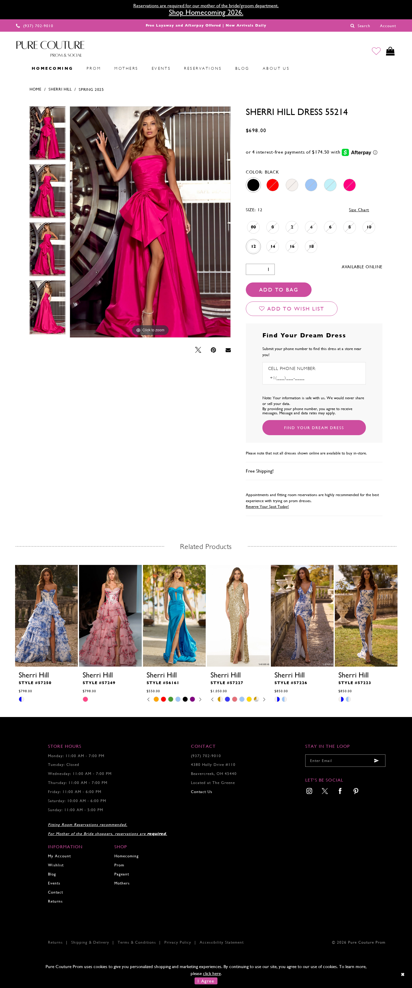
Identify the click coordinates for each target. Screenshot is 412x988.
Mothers (122, 883)
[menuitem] (18, 68)
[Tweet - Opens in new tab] (198, 350)
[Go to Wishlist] (376, 51)
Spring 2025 (91, 89)
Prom (119, 865)
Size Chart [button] (359, 209)
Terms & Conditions (137, 942)
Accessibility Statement (222, 942)
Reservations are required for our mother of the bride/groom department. (206, 5)
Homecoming (126, 856)
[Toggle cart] (390, 51)
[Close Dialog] (403, 974)
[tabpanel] (47, 135)
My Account (59, 856)
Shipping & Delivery (90, 942)
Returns (55, 901)
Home (36, 89)
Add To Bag (278, 289)
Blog (52, 874)
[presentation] (46, 616)
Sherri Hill (60, 89)
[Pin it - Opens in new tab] (213, 350)
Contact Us (201, 791)
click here (212, 973)
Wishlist (56, 865)
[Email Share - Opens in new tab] (228, 350)
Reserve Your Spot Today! (267, 506)
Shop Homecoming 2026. (206, 12)
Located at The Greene (213, 782)
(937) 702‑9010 (206, 756)
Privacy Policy (177, 942)
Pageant (121, 874)
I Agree (206, 980)
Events (54, 883)
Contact (55, 892)
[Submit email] (376, 760)
